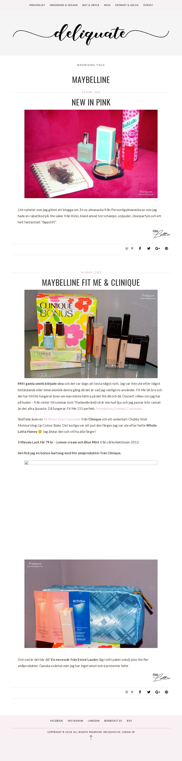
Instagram (75, 721)
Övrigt (148, 5)
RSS (129, 721)
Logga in (128, 732)
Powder (119, 408)
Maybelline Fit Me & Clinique (91, 282)
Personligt (37, 5)
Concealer (134, 408)
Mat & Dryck (90, 5)
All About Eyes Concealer (62, 419)
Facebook (56, 721)
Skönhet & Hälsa (127, 5)
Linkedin (94, 721)
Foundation (104, 408)
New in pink (91, 102)
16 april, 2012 (91, 272)
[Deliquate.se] (91, 34)
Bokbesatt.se (113, 721)
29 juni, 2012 (91, 92)
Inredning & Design (64, 5)
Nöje (107, 5)
